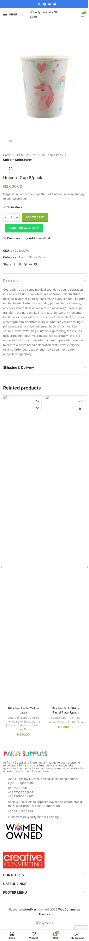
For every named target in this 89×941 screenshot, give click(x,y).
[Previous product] (5, 168)
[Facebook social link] (33, 4)
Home (7, 155)
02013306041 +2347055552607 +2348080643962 (21, 792)
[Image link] (26, 753)
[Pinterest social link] (44, 4)
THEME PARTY (25, 155)
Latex (11, 717)
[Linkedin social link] (49, 4)
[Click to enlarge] (11, 141)
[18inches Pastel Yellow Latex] (23, 549)
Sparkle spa (58, 717)
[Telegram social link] (55, 4)
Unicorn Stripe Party (17, 159)
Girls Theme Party (51, 155)
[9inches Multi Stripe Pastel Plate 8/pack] (66, 549)
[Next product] (15, 168)
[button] (37, 408)
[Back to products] (10, 168)
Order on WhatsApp (24, 228)
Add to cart (35, 217)
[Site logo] (44, 14)
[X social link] (39, 4)
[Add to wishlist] (37, 401)
